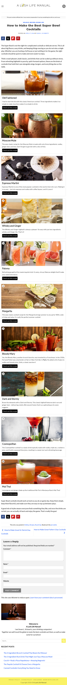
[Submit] (64, 641)
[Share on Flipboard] (13, 38)
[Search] (64, 6)
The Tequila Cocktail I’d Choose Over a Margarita (22, 664)
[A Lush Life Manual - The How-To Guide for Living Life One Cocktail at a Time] (33, 6)
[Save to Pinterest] (18, 38)
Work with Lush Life (50, 679)
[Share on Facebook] (3, 38)
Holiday (26, 22)
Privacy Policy (14, 679)
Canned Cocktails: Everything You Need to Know (22, 668)
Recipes (32, 22)
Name (5, 564)
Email (5, 572)
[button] (2, 6)
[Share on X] (8, 38)
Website (6, 581)
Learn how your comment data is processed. (46, 598)
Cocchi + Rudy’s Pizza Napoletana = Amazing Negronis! (24, 660)
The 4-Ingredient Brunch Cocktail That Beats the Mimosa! (25, 653)
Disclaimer (37, 679)
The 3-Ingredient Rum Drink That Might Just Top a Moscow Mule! (28, 657)
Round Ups (40, 22)
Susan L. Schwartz (42, 33)
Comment (7, 549)
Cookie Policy (26, 679)
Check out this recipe (10, 108)
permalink (54, 525)
